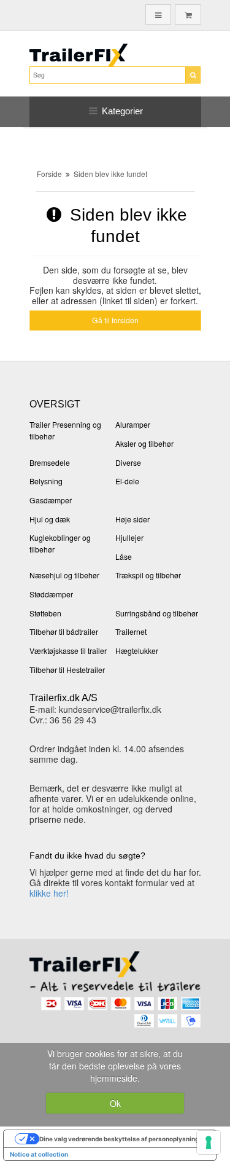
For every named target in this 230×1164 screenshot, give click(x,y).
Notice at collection (39, 1154)
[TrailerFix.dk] (115, 55)
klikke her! (49, 893)
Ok (115, 1103)
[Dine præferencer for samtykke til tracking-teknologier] (208, 1142)
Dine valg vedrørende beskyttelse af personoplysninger (122, 1138)
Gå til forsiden (115, 320)
